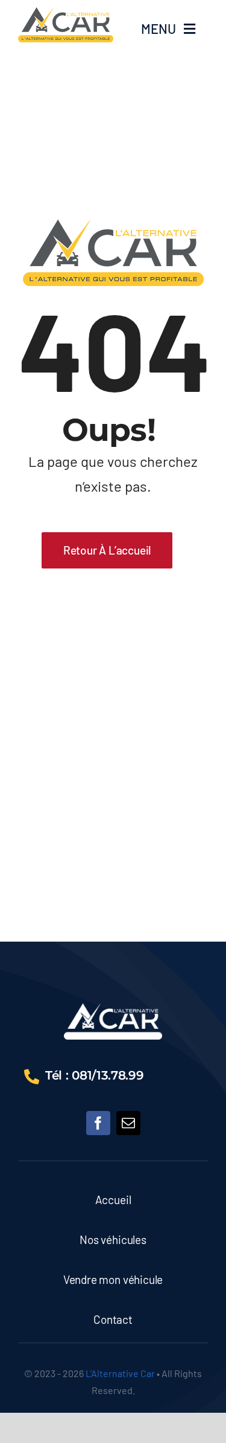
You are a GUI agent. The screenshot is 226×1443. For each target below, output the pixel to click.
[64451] (65, 12)
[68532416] (113, 1008)
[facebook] (98, 1123)
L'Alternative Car (120, 1373)
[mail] (128, 1123)
